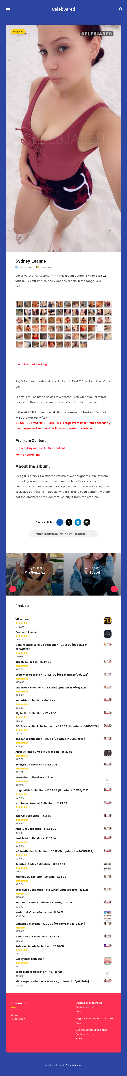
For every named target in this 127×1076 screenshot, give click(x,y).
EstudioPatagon (74, 1065)
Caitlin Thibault (104, 1018)
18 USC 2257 (18, 1018)
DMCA (14, 1014)
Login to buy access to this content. (40, 448)
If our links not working (31, 364)
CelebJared (63, 9)
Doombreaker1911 (86, 1029)
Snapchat (18, 31)
